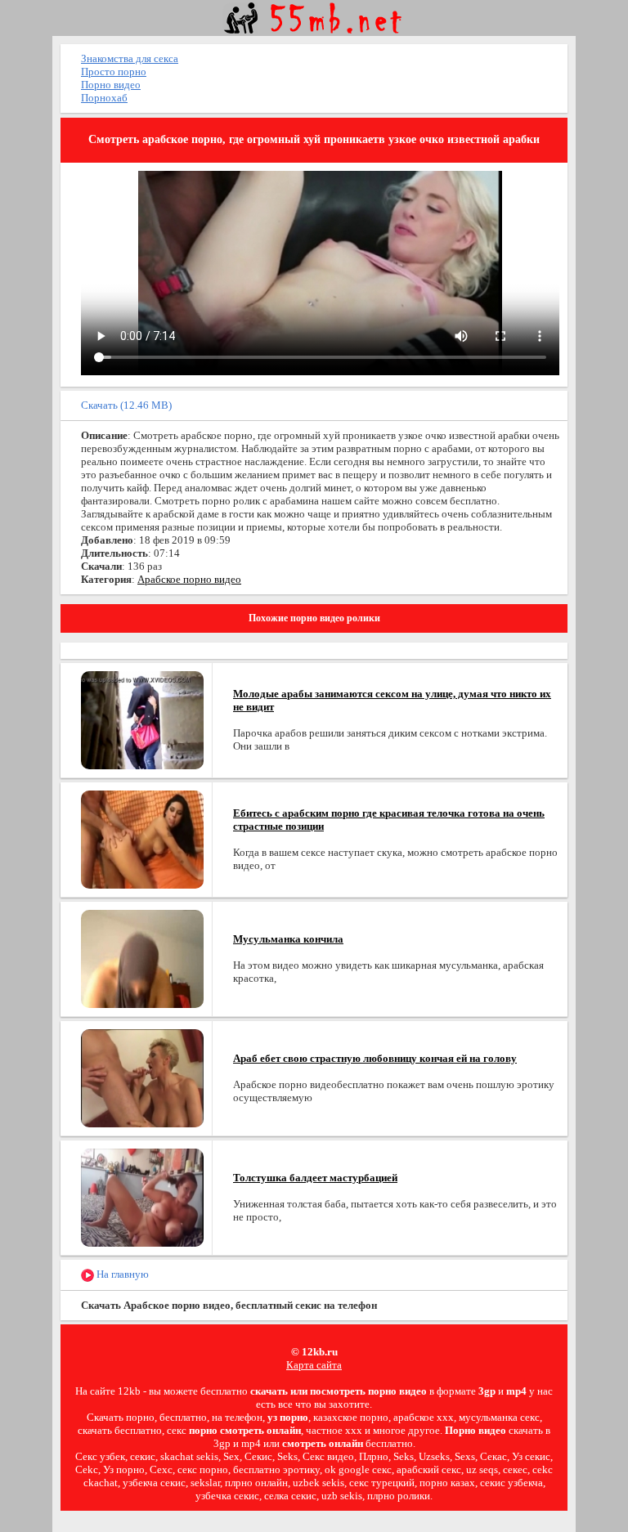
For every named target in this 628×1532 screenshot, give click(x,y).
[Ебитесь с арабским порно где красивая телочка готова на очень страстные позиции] (142, 838)
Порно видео (111, 84)
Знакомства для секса (129, 58)
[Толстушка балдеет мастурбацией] (142, 1196)
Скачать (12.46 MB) (126, 405)
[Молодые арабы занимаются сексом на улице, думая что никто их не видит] (142, 719)
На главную (121, 1274)
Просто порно (113, 71)
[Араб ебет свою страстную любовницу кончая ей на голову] (142, 1077)
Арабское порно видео (189, 579)
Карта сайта (314, 1365)
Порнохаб (104, 98)
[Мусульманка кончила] (142, 958)
